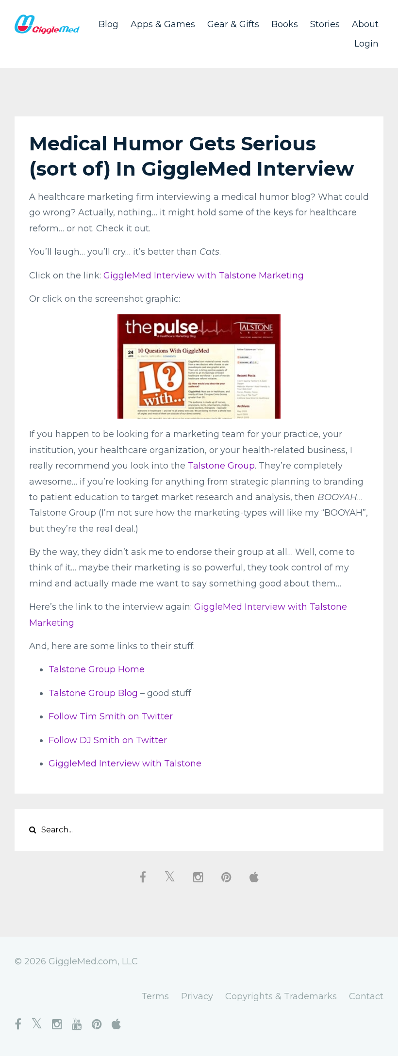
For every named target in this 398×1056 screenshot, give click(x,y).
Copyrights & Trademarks (281, 996)
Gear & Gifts (233, 24)
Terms (155, 996)
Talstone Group (221, 465)
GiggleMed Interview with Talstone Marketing (203, 275)
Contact (366, 996)
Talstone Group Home (97, 669)
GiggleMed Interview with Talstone (125, 763)
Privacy (197, 996)
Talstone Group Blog (93, 693)
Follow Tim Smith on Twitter (111, 716)
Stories (325, 24)
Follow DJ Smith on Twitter (108, 740)
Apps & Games (163, 24)
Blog (108, 24)
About (365, 24)
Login (366, 43)
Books (284, 24)
